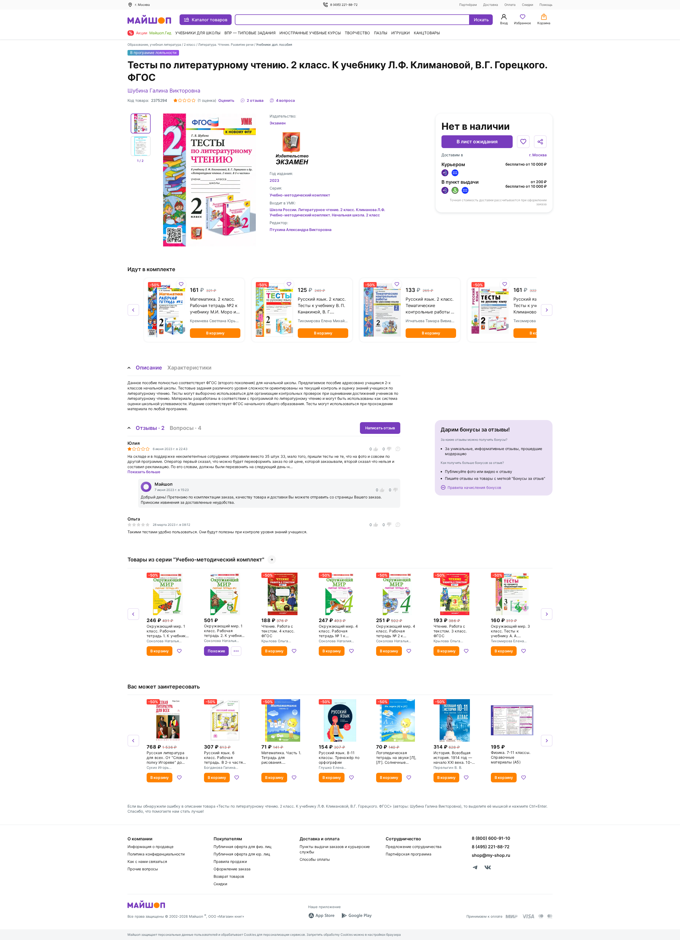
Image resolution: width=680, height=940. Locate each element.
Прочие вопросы (143, 869)
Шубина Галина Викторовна (164, 90)
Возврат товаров (229, 876)
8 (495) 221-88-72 (344, 5)
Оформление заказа (232, 869)
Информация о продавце (150, 846)
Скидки (527, 5)
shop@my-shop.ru (491, 855)
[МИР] (512, 916)
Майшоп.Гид (160, 33)
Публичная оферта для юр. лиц (242, 854)
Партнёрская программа (408, 854)
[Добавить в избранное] (523, 141)
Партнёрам (468, 5)
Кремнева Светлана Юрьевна (215, 320)
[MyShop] (146, 907)
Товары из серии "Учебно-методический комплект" (196, 559)
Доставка (490, 5)
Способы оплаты (315, 859)
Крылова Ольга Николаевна (274, 641)
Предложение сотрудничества (413, 846)
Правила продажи (230, 861)
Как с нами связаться (147, 861)
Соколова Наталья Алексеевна (163, 641)
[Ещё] (236, 651)
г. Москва (538, 155)
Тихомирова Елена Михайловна (323, 320)
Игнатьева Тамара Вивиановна (431, 320)
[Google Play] (356, 915)
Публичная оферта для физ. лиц (242, 846)
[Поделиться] (540, 141)
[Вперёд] (546, 310)
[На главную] (149, 20)
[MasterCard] (540, 916)
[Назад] (133, 310)
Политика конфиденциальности (156, 854)
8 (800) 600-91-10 (491, 838)
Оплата (510, 5)
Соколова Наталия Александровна (335, 641)
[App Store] (321, 915)
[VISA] (528, 916)
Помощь (545, 5)
